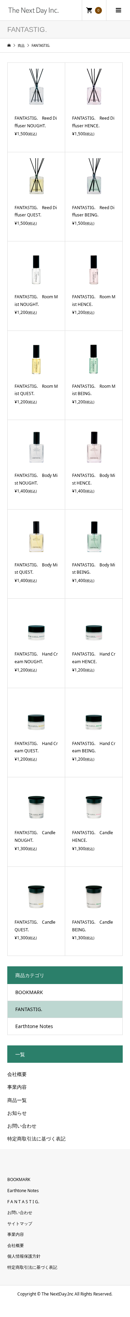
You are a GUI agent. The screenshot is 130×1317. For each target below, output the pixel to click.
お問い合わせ (21, 1125)
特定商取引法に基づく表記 (36, 1138)
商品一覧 (17, 1100)
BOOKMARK (29, 992)
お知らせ (17, 1113)
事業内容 (17, 1087)
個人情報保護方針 (24, 1256)
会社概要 (17, 1074)
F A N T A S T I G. (23, 1202)
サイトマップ (19, 1223)
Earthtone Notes (34, 1026)
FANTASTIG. (28, 1009)
